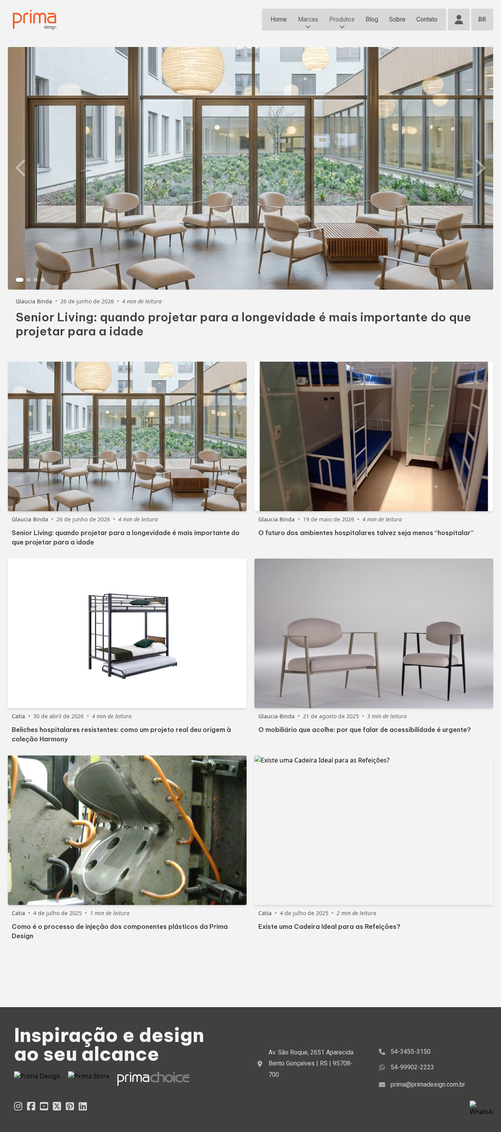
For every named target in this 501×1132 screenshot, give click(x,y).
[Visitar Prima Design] (37, 1079)
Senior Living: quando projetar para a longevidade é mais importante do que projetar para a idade (243, 324)
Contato (427, 19)
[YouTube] (44, 1106)
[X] (57, 1106)
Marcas (308, 19)
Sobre (397, 19)
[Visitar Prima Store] (89, 1079)
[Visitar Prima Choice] (153, 1079)
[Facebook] (31, 1106)
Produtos (342, 19)
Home (278, 19)
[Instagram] (18, 1106)
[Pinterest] (70, 1106)
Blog (372, 19)
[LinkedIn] (83, 1106)
